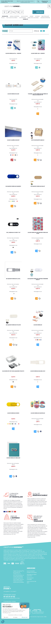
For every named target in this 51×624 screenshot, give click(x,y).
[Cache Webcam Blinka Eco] (38, 361)
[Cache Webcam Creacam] (13, 449)
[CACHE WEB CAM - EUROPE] (38, 42)
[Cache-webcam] (38, 317)
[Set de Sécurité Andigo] (38, 132)
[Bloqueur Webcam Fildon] (13, 317)
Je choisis (15, 617)
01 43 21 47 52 (9, 597)
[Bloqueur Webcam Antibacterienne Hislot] (38, 270)
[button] (2, 621)
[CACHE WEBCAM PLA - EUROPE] (13, 42)
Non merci (6, 617)
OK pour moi (24, 617)
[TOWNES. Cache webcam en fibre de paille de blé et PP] (38, 86)
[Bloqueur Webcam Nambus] (13, 178)
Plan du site (34, 610)
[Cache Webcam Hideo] (13, 404)
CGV (40, 610)
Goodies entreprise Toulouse (37, 613)
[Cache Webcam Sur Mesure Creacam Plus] (38, 224)
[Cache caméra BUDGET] (13, 132)
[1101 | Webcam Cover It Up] (13, 224)
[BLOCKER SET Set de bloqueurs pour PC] (13, 361)
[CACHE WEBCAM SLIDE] (13, 86)
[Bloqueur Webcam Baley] (38, 178)
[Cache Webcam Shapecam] (38, 404)
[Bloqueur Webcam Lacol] (13, 270)
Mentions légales (37, 609)
